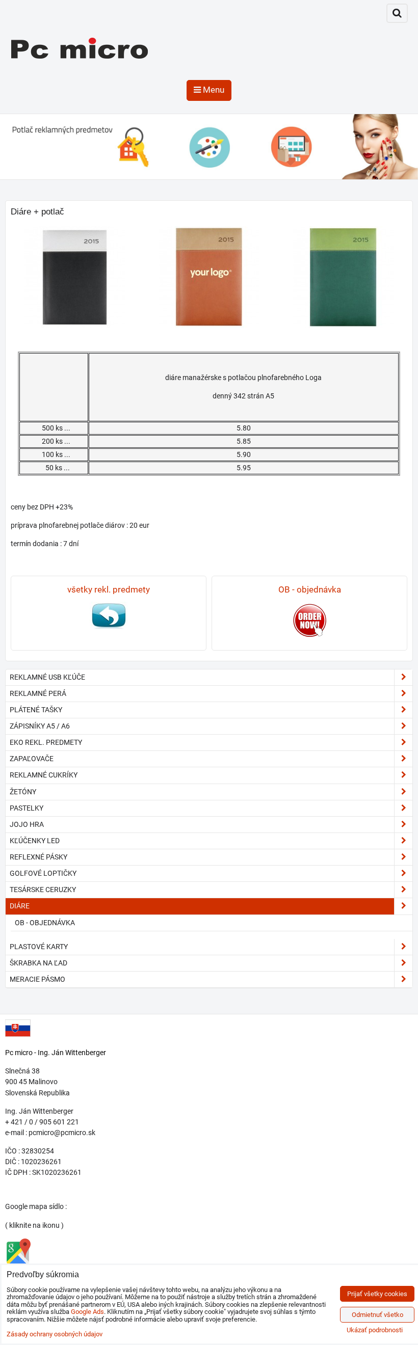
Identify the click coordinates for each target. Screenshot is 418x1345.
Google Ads (87, 1311)
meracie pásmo (37, 979)
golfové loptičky (43, 873)
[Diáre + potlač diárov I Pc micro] (75, 277)
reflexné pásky (38, 857)
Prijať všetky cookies (377, 1294)
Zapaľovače (32, 759)
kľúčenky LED (35, 841)
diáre (20, 906)
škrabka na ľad (38, 963)
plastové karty (39, 947)
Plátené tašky (36, 710)
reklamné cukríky (43, 775)
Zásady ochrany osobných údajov (54, 1334)
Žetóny (23, 792)
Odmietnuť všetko (377, 1315)
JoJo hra (27, 824)
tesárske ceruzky (43, 889)
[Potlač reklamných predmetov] (209, 177)
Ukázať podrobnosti (375, 1330)
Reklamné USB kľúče (47, 677)
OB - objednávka (45, 923)
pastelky (26, 808)
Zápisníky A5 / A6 (40, 726)
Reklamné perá (38, 693)
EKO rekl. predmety (46, 742)
